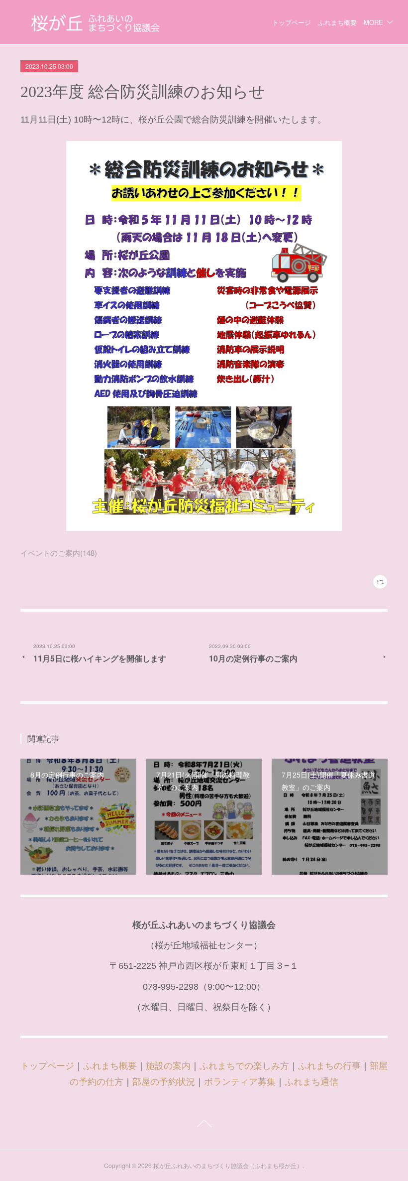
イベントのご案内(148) (58, 552)
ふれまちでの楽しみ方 (244, 1066)
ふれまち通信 (311, 1082)
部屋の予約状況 (163, 1082)
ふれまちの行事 (329, 1066)
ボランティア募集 (240, 1082)
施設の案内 (168, 1066)
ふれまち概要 (337, 22)
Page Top (204, 1125)
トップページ (291, 22)
